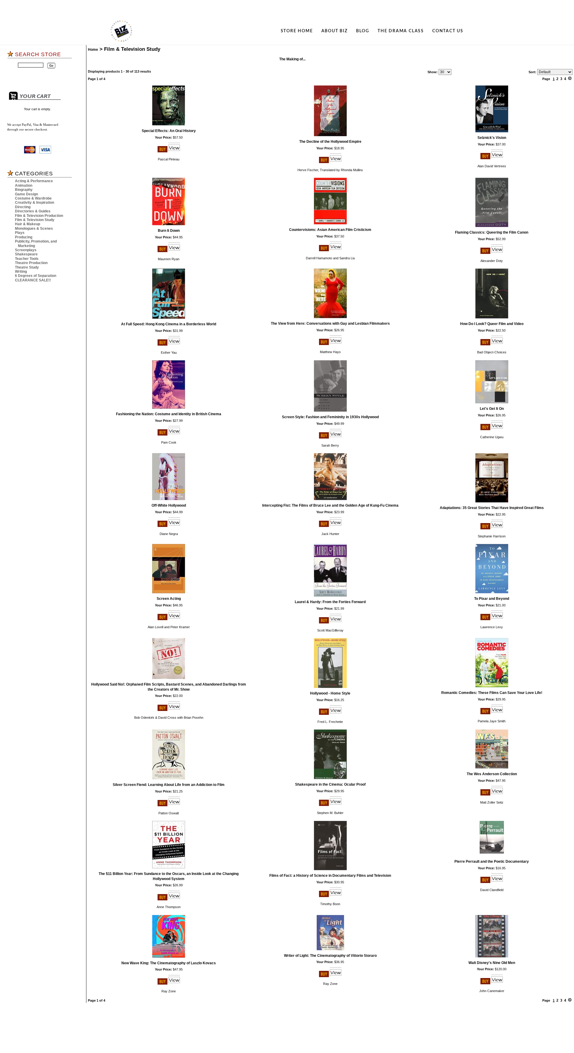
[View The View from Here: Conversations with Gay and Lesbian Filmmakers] (335, 344)
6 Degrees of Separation (35, 276)
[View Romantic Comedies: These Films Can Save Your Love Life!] (497, 713)
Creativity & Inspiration (34, 202)
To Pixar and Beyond (491, 599)
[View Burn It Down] (174, 251)
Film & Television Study (34, 220)
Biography (24, 190)
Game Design (26, 194)
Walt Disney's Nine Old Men (491, 963)
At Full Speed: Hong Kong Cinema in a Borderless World (168, 324)
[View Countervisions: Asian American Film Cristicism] (335, 250)
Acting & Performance (34, 181)
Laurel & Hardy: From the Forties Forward (330, 602)
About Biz (334, 31)
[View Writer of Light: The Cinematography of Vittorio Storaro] (335, 976)
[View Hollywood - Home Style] (335, 714)
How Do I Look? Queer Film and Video (491, 324)
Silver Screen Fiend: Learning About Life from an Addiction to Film (169, 785)
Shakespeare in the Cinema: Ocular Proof (330, 784)
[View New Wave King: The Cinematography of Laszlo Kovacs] (174, 983)
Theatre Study (27, 267)
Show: (433, 72)
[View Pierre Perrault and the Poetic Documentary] (497, 882)
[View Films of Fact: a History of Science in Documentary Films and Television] (335, 896)
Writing (21, 271)
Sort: (532, 72)
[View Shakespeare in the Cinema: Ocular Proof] (335, 805)
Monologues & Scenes (34, 228)
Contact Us (447, 31)
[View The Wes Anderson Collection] (497, 794)
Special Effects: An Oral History (169, 131)
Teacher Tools (27, 259)
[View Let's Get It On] (497, 429)
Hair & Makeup (27, 224)
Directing (22, 207)
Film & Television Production (39, 216)
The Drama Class (401, 31)
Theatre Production (31, 263)
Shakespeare (26, 254)
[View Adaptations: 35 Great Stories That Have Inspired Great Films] (497, 528)
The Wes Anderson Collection (492, 774)
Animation (23, 185)
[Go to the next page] (570, 79)
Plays (20, 233)
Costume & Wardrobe (33, 198)
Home (93, 49)
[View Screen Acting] (174, 619)
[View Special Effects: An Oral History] (174, 151)
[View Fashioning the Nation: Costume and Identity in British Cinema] (174, 434)
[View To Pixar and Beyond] (497, 619)
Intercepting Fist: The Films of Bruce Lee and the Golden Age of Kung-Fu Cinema (330, 505)
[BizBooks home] (121, 31)
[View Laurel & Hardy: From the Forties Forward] (335, 622)
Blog (362, 31)
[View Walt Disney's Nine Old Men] (497, 983)
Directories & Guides (33, 211)
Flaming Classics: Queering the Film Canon (491, 232)
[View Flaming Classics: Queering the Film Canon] (497, 253)
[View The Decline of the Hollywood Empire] (335, 162)
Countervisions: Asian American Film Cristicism (330, 230)
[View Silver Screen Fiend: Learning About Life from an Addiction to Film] (174, 805)
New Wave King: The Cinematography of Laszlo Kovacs (168, 963)
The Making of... (292, 59)
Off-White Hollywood (169, 505)
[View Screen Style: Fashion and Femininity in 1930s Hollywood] (335, 437)
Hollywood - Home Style (330, 693)
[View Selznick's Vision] (497, 158)
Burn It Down (169, 231)
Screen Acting (169, 599)
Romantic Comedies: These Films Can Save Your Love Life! (491, 693)
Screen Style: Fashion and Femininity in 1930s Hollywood (330, 417)
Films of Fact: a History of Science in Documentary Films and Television (330, 875)
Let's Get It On (492, 409)
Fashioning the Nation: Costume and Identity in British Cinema (168, 414)
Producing (23, 237)
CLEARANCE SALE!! (33, 280)
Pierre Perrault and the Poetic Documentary (491, 861)
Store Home (297, 31)
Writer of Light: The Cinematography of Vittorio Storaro (330, 956)
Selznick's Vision (491, 138)
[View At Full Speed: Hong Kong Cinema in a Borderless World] (174, 344)
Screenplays (25, 250)
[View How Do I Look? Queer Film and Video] (497, 344)
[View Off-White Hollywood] (174, 526)
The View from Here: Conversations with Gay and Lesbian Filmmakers (330, 323)
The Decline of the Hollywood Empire (330, 142)
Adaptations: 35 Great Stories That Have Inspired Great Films (492, 508)
